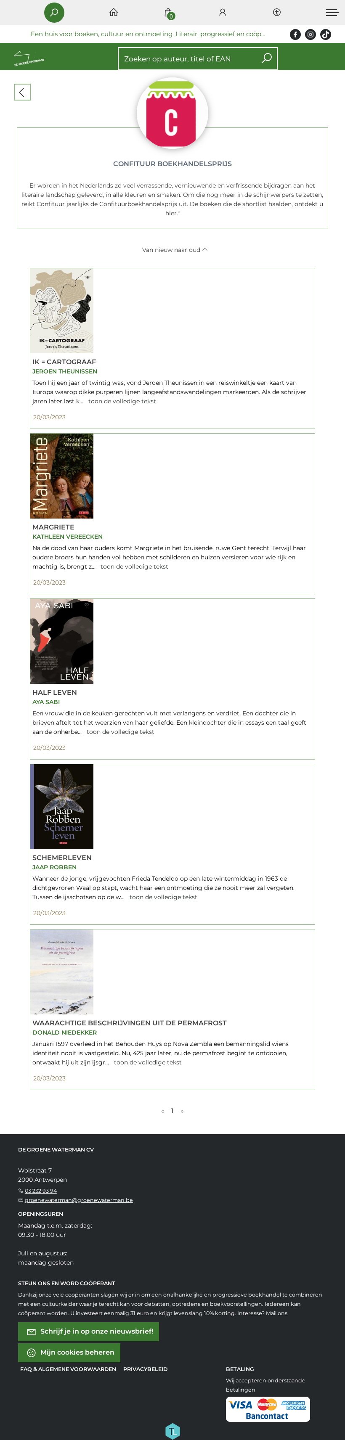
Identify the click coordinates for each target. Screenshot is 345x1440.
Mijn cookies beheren (76, 1352)
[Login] (223, 13)
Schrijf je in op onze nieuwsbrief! (96, 1331)
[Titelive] (172, 1431)
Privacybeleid (145, 1369)
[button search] (266, 58)
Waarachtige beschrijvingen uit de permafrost (129, 1023)
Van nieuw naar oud (172, 250)
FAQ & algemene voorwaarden (68, 1369)
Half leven (54, 692)
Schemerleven (62, 858)
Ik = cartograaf (64, 362)
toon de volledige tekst (121, 401)
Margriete (53, 527)
